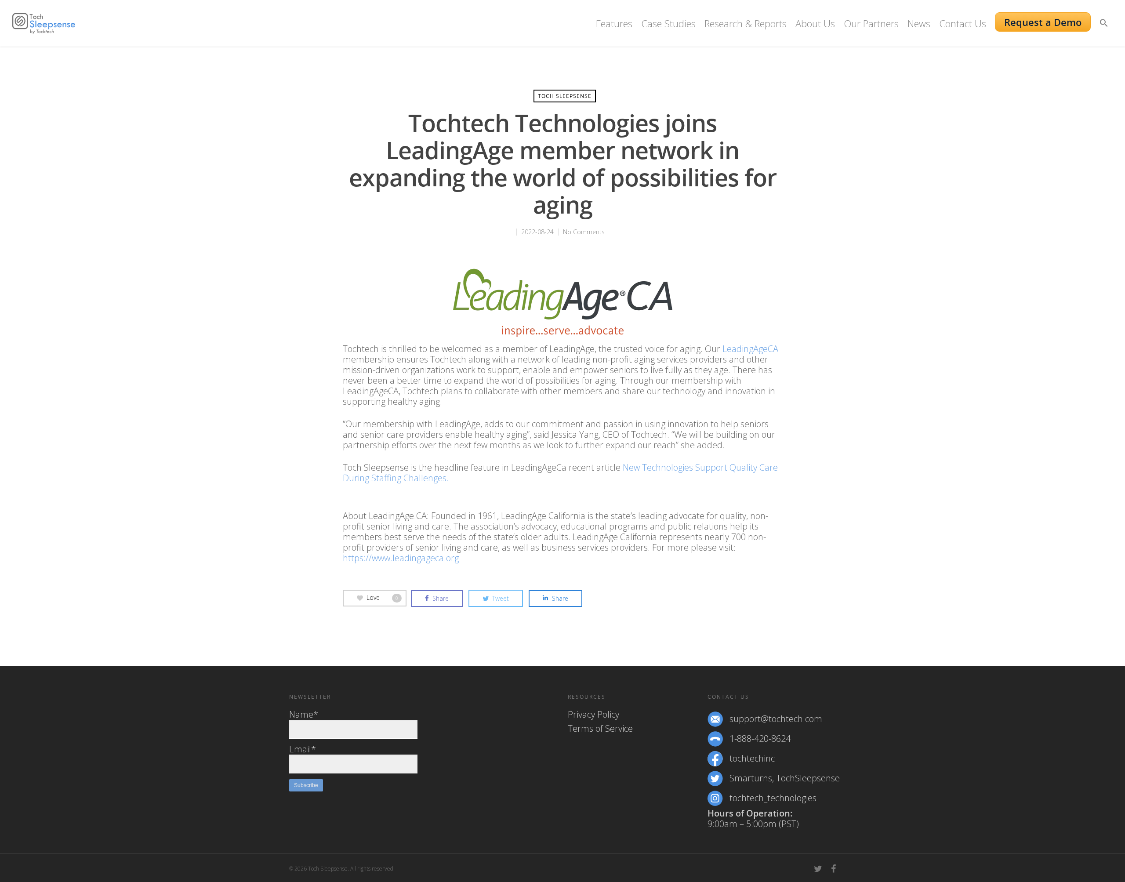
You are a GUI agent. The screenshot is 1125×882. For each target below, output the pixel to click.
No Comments (584, 232)
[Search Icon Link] (1104, 29)
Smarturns (750, 778)
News (918, 23)
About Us (815, 23)
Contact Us (962, 23)
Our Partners (871, 23)
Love (382, 597)
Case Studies (668, 23)
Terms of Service (600, 728)
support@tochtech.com (775, 719)
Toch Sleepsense (565, 96)
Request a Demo (1042, 22)
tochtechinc (752, 758)
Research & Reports (745, 23)
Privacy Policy (593, 714)
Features (614, 23)
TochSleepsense (808, 778)
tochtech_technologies (773, 798)
